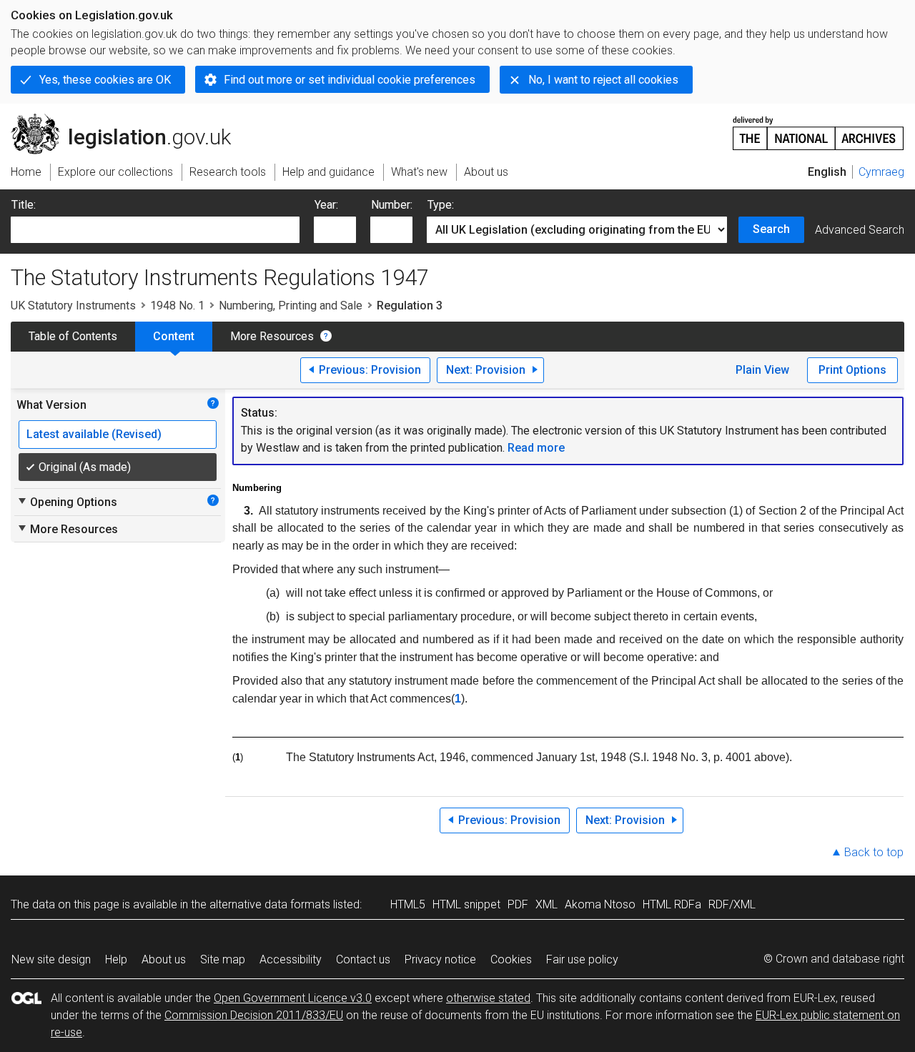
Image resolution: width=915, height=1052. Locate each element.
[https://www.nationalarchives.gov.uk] (818, 128)
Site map (222, 959)
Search (771, 229)
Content (173, 336)
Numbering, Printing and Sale (290, 305)
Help (116, 959)
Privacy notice (440, 959)
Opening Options (66, 502)
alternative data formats (269, 904)
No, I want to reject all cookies (603, 79)
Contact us (363, 959)
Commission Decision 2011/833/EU (253, 1015)
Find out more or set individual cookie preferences (349, 79)
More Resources (272, 336)
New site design (51, 959)
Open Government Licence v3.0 (293, 998)
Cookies (511, 959)
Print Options (852, 370)
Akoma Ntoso (600, 904)
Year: (326, 205)
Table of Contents (73, 336)
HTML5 (407, 904)
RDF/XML (732, 904)
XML (546, 904)
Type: (440, 205)
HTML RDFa (672, 904)
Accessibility (290, 959)
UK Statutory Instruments (73, 305)
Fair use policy (582, 959)
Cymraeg (881, 172)
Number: (391, 205)
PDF (518, 904)
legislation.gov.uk (129, 119)
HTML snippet (466, 904)
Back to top (874, 852)
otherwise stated (488, 998)
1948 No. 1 (177, 305)
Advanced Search (859, 230)
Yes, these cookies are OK (105, 79)
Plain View (762, 370)
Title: (23, 205)
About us (164, 959)
